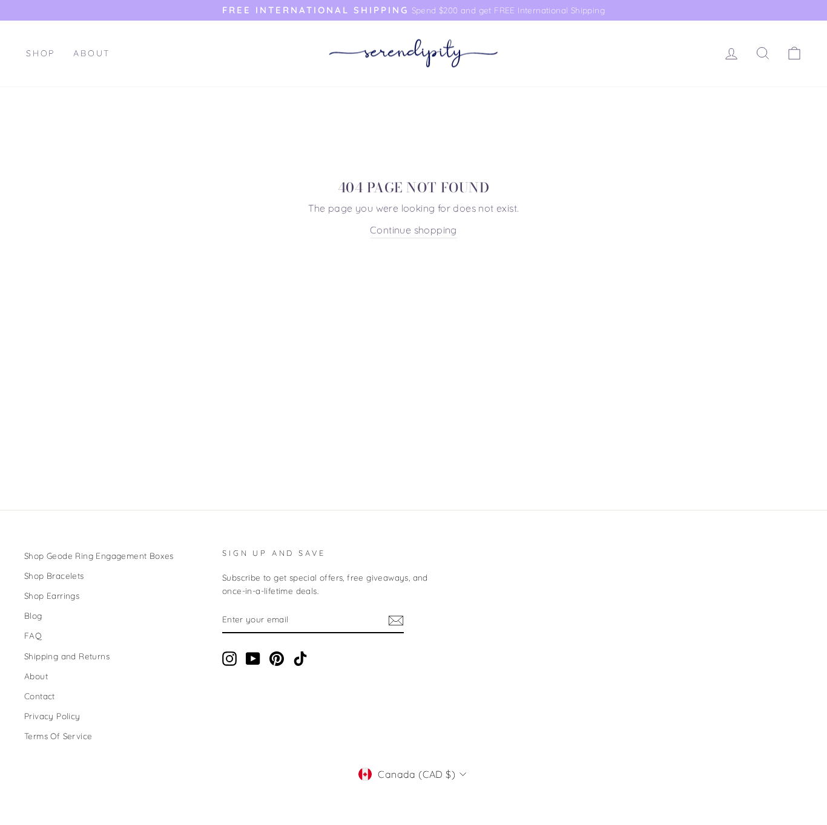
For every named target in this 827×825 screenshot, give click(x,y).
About (91, 53)
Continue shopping (413, 230)
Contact (39, 696)
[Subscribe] (396, 620)
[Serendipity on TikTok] (300, 659)
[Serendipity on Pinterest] (276, 659)
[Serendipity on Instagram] (229, 659)
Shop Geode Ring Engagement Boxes (99, 555)
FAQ (33, 635)
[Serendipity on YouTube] (253, 659)
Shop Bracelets (54, 575)
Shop (40, 53)
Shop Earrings (51, 595)
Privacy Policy (52, 716)
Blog (33, 615)
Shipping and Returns (67, 656)
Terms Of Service (58, 736)
